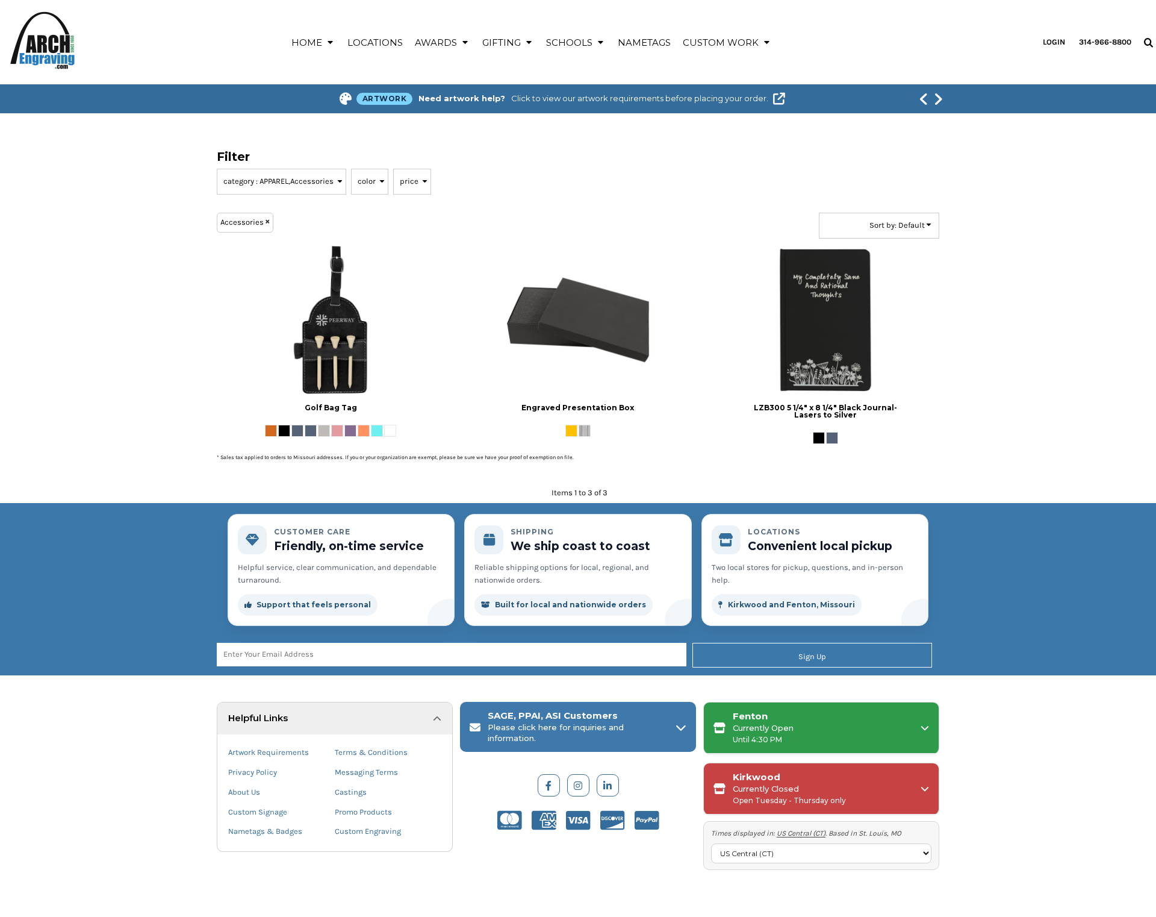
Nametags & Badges (265, 831)
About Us (244, 792)
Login (1054, 41)
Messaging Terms (366, 772)
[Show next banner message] (938, 99)
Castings (351, 792)
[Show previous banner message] (924, 99)
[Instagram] (578, 785)
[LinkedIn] (608, 785)
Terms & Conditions (371, 752)
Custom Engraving (368, 831)
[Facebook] (549, 785)
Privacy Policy (252, 772)
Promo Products (363, 811)
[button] (313, 42)
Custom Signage (257, 811)
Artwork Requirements (268, 752)
